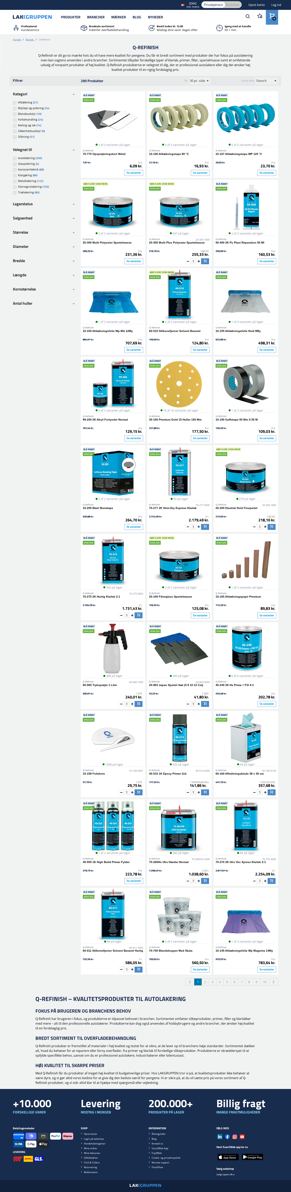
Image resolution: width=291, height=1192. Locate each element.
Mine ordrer (90, 1148)
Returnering (90, 1167)
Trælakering (28, 192)
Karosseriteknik (31, 169)
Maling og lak (29, 125)
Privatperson (213, 4)
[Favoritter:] (259, 17)
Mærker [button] (118, 17)
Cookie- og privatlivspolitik (166, 1157)
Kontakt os (157, 1143)
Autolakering (30, 158)
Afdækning (28, 102)
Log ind (276, 4)
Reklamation (91, 1172)
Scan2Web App (160, 1148)
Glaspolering (28, 164)
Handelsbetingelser (95, 1143)
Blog (137, 17)
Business (232, 4)
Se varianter (133, 173)
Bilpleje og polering (33, 108)
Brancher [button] (96, 17)
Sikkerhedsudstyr (31, 131)
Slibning (26, 137)
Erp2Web (157, 1153)
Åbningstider (159, 1134)
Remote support (160, 1162)
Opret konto (256, 4)
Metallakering (30, 181)
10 (264, 981)
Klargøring (27, 175)
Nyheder (155, 17)
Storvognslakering (33, 187)
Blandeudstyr (29, 114)
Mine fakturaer (92, 1153)
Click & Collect (92, 1162)
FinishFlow (157, 1167)
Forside (17, 39)
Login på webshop (94, 1138)
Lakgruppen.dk (224, 1174)
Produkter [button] (70, 17)
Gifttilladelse (91, 1157)
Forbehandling (30, 119)
